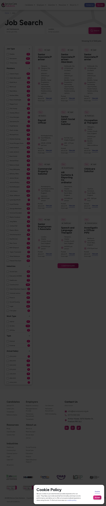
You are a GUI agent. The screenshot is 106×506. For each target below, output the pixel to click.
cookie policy (71, 500)
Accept (97, 497)
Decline (97, 492)
